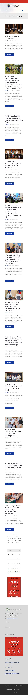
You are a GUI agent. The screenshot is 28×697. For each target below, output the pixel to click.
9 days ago (6, 437)
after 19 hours (7, 90)
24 (8, 571)
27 (13, 571)
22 (17, 568)
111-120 (15, 538)
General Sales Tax (8, 667)
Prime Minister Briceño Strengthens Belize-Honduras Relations (13, 164)
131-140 (8, 540)
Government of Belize (9, 665)
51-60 (11, 536)
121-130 (19, 538)
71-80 (17, 536)
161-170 (19, 540)
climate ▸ (14, 596)
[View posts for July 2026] (8, 555)
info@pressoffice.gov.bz (12, 618)
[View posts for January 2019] (19, 554)
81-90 (20, 536)
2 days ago (6, 219)
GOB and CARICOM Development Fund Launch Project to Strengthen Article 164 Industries (13, 259)
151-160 (16, 540)
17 (8, 568)
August (12, 554)
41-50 (7, 536)
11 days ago (6, 469)
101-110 (11, 538)
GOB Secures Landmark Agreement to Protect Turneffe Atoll (13, 387)
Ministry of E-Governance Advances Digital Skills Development (13, 433)
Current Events (12, 40)
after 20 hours (7, 40)
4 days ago (6, 312)
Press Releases (17, 40)
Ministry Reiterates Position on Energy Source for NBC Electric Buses (14, 119)
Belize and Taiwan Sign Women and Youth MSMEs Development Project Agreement (13, 306)
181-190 (12, 542)
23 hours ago (7, 124)
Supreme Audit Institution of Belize (12, 662)
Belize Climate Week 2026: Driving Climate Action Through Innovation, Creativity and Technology (13, 341)
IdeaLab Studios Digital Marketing (16, 689)
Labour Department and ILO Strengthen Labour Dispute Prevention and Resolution (13, 509)
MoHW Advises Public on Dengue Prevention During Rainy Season (13, 466)
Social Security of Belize (9, 670)
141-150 (12, 540)
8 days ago (6, 392)
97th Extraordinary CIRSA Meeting (12, 37)
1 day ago (6, 169)
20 (13, 568)
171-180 (8, 542)
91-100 (8, 538)
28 (15, 571)
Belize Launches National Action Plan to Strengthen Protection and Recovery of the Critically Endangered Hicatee (13, 211)
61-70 (14, 536)
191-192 (16, 542)
